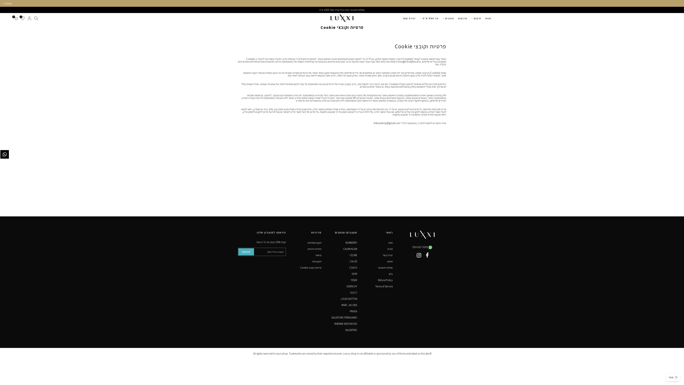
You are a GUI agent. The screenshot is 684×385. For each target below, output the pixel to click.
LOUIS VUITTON (349, 299)
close (8, 3)
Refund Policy (385, 280)
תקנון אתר (317, 261)
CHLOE (353, 261)
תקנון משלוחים (315, 242)
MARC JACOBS (349, 305)
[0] (16, 18)
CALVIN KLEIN (350, 249)
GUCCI (353, 292)
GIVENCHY (351, 286)
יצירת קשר (409, 18)
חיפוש (390, 261)
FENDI (354, 280)
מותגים (449, 18)
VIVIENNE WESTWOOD (345, 323)
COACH (353, 267)
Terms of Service (384, 286)
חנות (488, 18)
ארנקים (462, 18)
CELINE (353, 255)
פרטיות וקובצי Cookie (311, 267)
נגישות (318, 255)
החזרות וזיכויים (315, 249)
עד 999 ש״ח (431, 18)
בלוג (391, 274)
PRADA (353, 311)
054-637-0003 (420, 247)
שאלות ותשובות (385, 267)
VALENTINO (351, 330)
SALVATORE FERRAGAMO (344, 317)
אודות (390, 249)
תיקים (477, 18)
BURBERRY (351, 242)
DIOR (354, 274)
